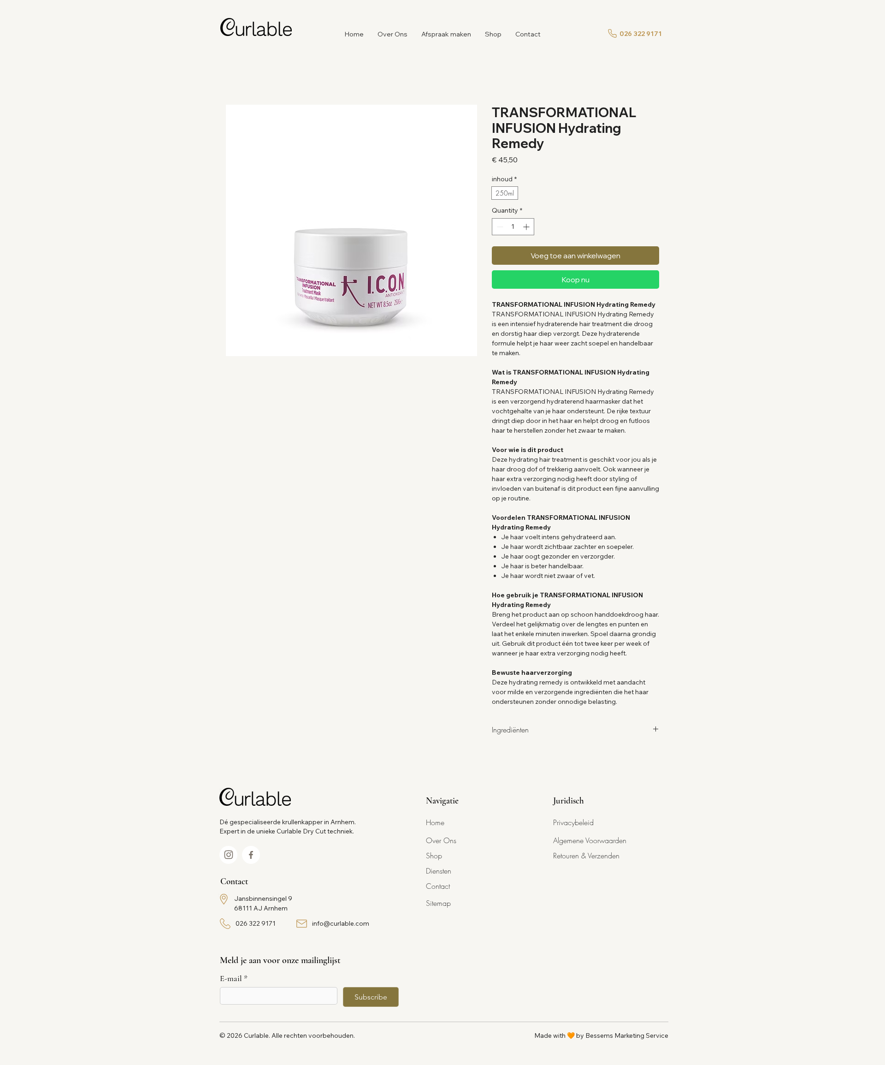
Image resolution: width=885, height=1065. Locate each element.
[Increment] (527, 227)
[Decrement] (499, 227)
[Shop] (228, 855)
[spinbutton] (513, 227)
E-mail (234, 978)
